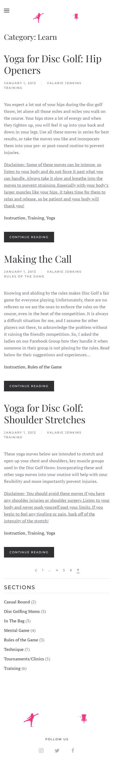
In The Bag (14, 621)
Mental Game (16, 630)
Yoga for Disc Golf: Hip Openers (53, 64)
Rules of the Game (24, 276)
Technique (14, 649)
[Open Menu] (6, 10)
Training (13, 88)
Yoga (50, 218)
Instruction (14, 218)
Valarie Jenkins (64, 83)
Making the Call (38, 258)
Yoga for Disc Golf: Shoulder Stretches (44, 413)
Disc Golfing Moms (22, 611)
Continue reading (29, 237)
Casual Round (17, 602)
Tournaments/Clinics (24, 659)
